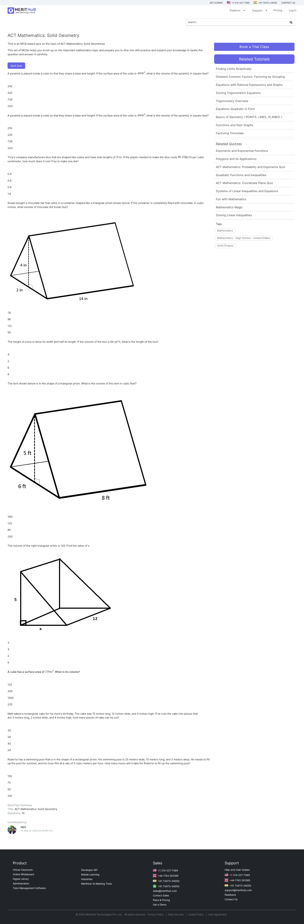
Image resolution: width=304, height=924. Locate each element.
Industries (86, 879)
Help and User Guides (237, 869)
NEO (23, 827)
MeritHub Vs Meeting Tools (96, 883)
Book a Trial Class (254, 47)
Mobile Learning (90, 874)
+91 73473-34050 (267, 2)
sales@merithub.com (165, 890)
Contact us (288, 2)
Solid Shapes (225, 245)
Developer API (89, 869)
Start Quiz (16, 65)
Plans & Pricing (161, 899)
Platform (237, 10)
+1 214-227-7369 (240, 2)
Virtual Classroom (23, 869)
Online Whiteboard (23, 874)
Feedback (230, 894)
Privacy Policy (156, 914)
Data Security (176, 914)
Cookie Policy (196, 914)
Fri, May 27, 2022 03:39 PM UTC (37, 830)
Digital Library (21, 878)
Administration (21, 883)
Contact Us (231, 899)
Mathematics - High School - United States (243, 238)
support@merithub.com (238, 890)
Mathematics (225, 230)
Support (259, 10)
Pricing (277, 10)
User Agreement (217, 914)
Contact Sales (161, 895)
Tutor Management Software (29, 888)
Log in (292, 10)
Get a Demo (216, 2)
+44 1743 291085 (168, 875)
